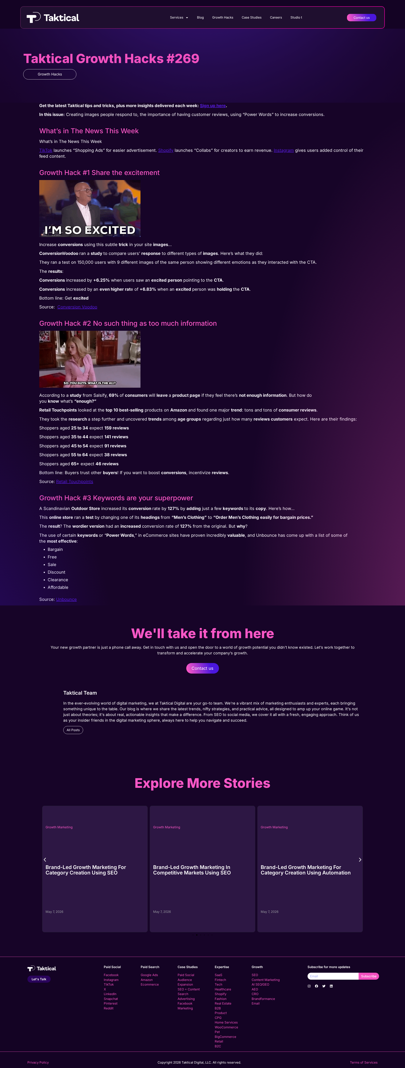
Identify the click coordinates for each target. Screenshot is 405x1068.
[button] (44, 859)
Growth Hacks (222, 17)
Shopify (165, 150)
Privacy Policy (38, 1062)
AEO (255, 989)
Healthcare (223, 989)
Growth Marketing (59, 827)
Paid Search (150, 967)
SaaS (218, 975)
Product (221, 1013)
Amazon (147, 980)
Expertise (222, 967)
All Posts (73, 730)
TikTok (45, 150)
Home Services (226, 1022)
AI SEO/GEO (260, 984)
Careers (276, 17)
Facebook (111, 975)
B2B (218, 1008)
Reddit (108, 1008)
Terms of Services (364, 1062)
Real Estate (223, 1003)
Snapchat (111, 999)
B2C (218, 1046)
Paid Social (112, 967)
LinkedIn (110, 994)
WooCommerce (226, 1027)
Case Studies (252, 17)
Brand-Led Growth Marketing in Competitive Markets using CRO (300, 870)
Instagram (111, 980)
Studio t (296, 17)
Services (176, 17)
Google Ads (149, 975)
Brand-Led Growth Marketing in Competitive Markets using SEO (84, 870)
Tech (218, 984)
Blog (200, 17)
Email (256, 1003)
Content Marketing (266, 980)
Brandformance (263, 999)
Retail (219, 1041)
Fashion (221, 999)
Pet (217, 1032)
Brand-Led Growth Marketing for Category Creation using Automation (198, 870)
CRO (255, 994)
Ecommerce (150, 984)
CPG (218, 1018)
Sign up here (213, 105)
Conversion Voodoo (77, 306)
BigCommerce (225, 1037)
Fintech (220, 980)
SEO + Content (189, 989)
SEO (255, 975)
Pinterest (110, 1003)
